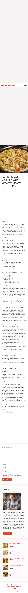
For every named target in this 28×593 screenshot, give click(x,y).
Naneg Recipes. (8, 85)
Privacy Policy (7, 584)
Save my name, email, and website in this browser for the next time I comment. (13, 475)
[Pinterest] (12, 588)
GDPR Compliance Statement (14, 586)
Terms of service (15, 584)
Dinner (4, 409)
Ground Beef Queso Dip (8, 412)
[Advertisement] (14, 14)
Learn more (7, 533)
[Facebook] (15, 588)
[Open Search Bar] (19, 85)
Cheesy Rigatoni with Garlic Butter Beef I (11, 411)
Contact (22, 584)
